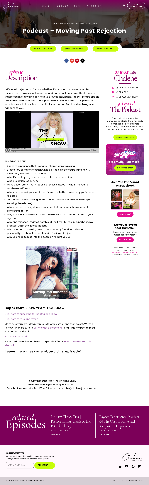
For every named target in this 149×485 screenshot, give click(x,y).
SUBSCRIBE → (44, 465)
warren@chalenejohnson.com (125, 252)
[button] (66, 61)
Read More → (57, 434)
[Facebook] (133, 466)
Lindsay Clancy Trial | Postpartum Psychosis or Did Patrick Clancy (71, 421)
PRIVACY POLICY (118, 480)
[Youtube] (126, 466)
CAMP (78, 6)
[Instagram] (120, 466)
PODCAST (62, 6)
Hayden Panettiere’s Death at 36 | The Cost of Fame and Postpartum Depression (118, 421)
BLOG (46, 6)
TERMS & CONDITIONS (134, 480)
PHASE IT (94, 6)
